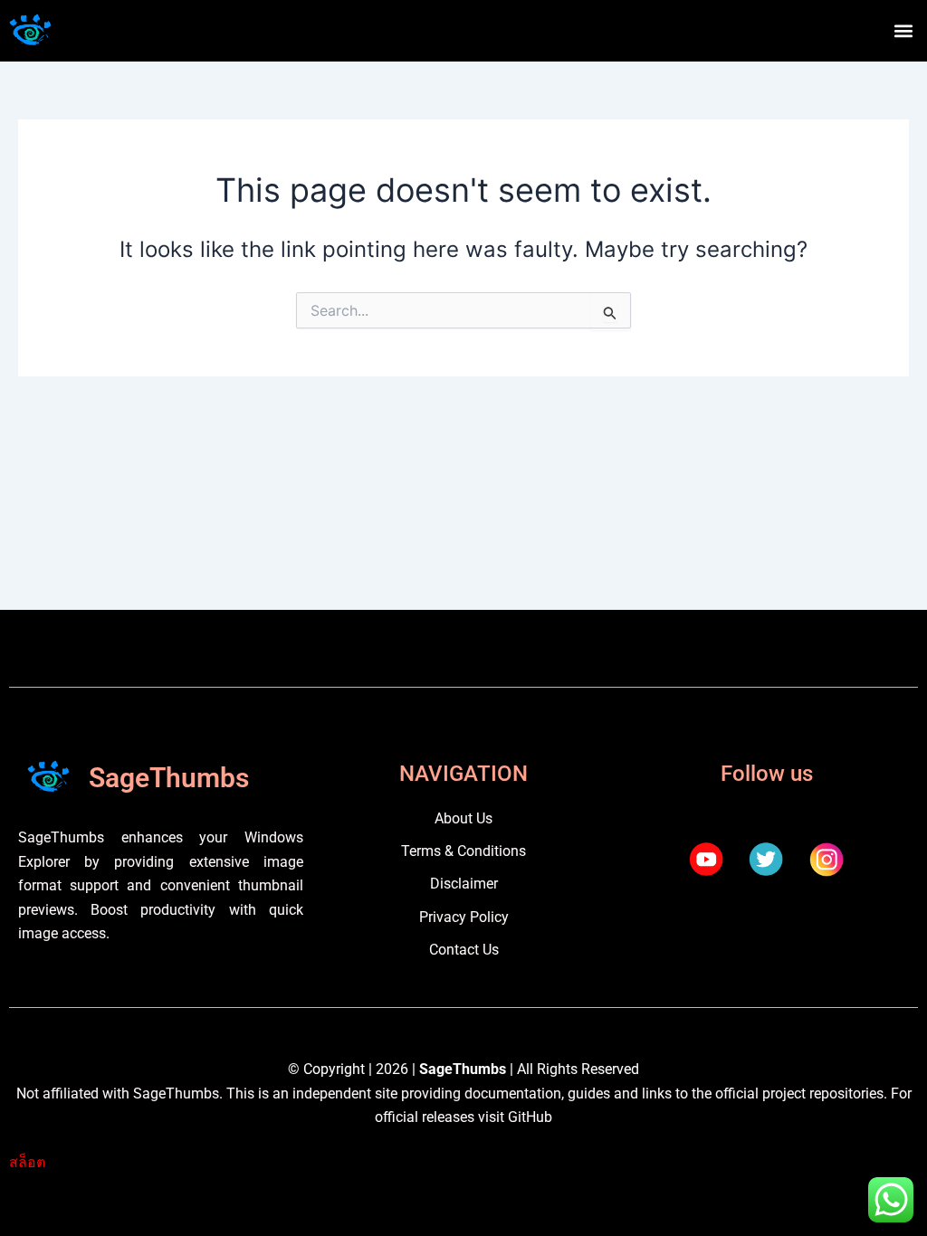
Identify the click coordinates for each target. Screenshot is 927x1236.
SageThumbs (169, 778)
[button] (903, 31)
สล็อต (27, 1162)
